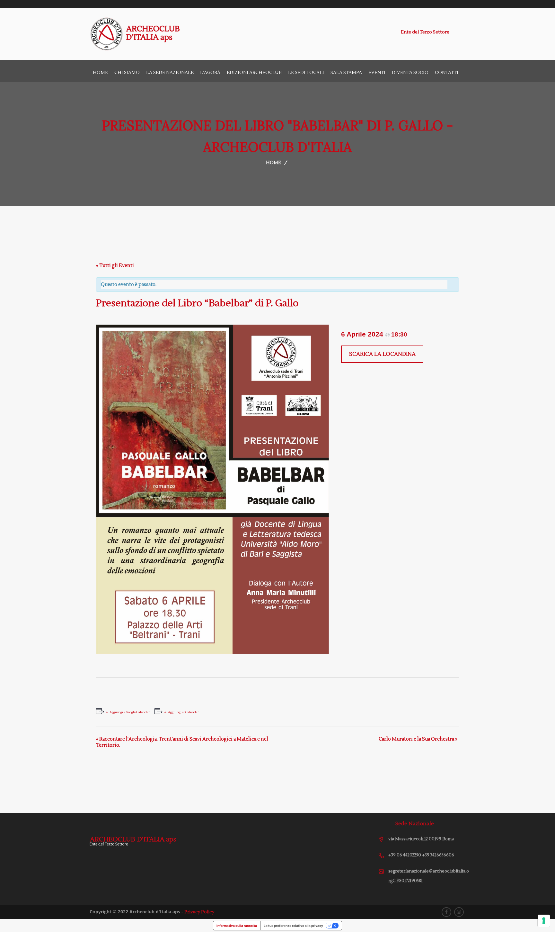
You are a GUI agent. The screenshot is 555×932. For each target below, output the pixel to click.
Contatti (446, 73)
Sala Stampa (346, 73)
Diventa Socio (410, 73)
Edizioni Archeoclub (254, 73)
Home (100, 73)
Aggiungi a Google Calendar (130, 712)
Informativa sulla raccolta (236, 925)
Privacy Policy (199, 912)
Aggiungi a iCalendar (183, 712)
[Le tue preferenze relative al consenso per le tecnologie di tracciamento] (544, 921)
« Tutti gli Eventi (115, 266)
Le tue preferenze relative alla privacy (293, 925)
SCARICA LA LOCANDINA (382, 354)
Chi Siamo (127, 73)
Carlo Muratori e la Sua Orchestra (418, 739)
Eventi (376, 73)
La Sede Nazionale (170, 73)
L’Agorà (210, 73)
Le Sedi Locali (306, 73)
